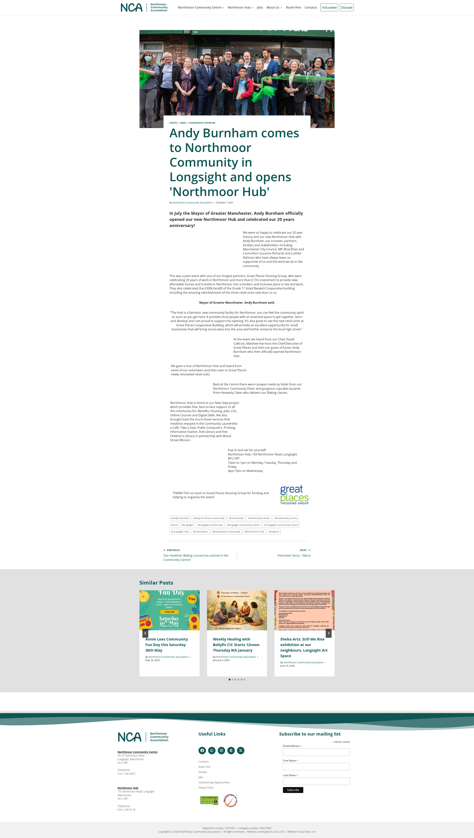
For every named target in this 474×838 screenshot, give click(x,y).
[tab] (230, 680)
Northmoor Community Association (192, 202)
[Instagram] (221, 750)
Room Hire (293, 7)
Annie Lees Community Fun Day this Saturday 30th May (166, 644)
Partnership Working (202, 122)
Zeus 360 (279, 831)
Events (173, 122)
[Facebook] (202, 750)
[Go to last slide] (145, 633)
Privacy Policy (205, 787)
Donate (347, 7)
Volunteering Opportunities (214, 782)
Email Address (292, 746)
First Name (290, 760)
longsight (187, 525)
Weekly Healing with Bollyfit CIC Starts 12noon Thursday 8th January (236, 644)
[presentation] (169, 610)
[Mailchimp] (231, 750)
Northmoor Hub (254, 531)
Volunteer (329, 7)
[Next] (329, 633)
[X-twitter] (240, 750)
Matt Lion (310, 831)
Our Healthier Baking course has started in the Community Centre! (195, 555)
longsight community (210, 525)
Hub (174, 525)
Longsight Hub (180, 531)
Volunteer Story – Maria (294, 552)
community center (259, 518)
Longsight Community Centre (281, 525)
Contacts (311, 7)
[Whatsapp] (212, 750)
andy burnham (180, 518)
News (183, 122)
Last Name (290, 775)
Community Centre (285, 518)
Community (236, 518)
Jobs (260, 7)
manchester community (226, 531)
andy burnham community (209, 518)
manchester (200, 531)
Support (274, 531)
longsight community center (243, 525)
